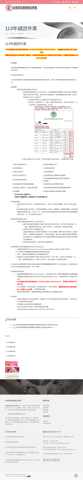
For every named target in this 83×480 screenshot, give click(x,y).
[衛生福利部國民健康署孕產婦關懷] (11, 363)
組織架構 (45, 408)
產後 (76, 274)
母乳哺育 (20, 276)
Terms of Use (8, 476)
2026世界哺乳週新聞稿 (11, 442)
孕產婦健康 (64, 274)
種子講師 (12, 33)
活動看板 (58, 2)
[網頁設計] (28, 476)
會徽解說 (45, 412)
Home (6, 33)
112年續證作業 (11, 356)
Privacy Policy (16, 476)
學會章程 (45, 410)
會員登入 (45, 421)
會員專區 (75, 2)
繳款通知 (67, 2)
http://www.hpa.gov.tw (37, 274)
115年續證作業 (11, 342)
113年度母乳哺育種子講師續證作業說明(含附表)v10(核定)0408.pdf (37, 325)
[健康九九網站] (12, 376)
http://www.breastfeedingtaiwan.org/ (45, 276)
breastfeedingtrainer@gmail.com (27, 309)
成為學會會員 (47, 423)
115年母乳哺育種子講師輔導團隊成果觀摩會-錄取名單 (21, 447)
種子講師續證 (20, 33)
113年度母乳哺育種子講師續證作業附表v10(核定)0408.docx (34, 327)
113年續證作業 (11, 351)
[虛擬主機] (29, 476)
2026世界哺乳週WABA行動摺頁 (14, 437)
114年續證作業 (11, 347)
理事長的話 (46, 405)
